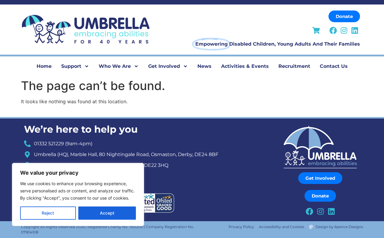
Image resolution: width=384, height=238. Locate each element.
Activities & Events (245, 66)
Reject (48, 212)
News (204, 66)
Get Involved (164, 66)
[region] (78, 194)
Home (44, 66)
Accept (107, 212)
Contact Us (334, 66)
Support (71, 66)
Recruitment (294, 66)
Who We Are (115, 66)
